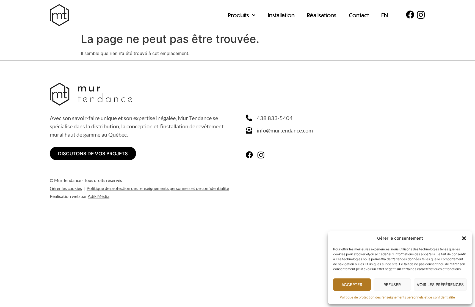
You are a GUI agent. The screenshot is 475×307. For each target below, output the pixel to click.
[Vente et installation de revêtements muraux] (59, 15)
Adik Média (98, 196)
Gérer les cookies (66, 188)
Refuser (392, 284)
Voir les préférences (440, 284)
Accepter (351, 284)
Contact (359, 15)
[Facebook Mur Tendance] (410, 14)
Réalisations (321, 15)
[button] (464, 238)
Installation (281, 15)
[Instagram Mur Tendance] (420, 14)
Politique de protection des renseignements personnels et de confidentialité (397, 297)
